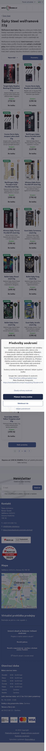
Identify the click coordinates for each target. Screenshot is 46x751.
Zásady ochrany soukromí (23, 390)
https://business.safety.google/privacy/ (23, 378)
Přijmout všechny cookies (23, 397)
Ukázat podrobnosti (23, 409)
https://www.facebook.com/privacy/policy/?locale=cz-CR (23, 382)
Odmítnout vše (23, 403)
